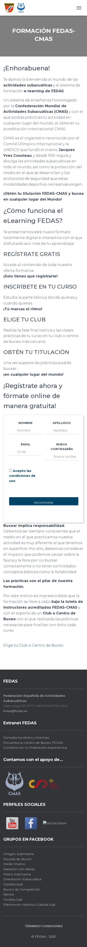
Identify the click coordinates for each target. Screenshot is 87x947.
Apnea (8, 894)
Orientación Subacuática (22, 879)
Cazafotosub (13, 884)
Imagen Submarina (18, 854)
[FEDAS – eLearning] (16, 7)
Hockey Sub (13, 899)
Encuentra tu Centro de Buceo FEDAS (33, 743)
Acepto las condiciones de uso (22, 476)
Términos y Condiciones (43, 926)
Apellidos (62, 423)
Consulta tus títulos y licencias (26, 737)
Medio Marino (14, 864)
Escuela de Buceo (17, 859)
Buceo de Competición (21, 889)
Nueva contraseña (62, 446)
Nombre (26, 423)
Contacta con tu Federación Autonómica (35, 748)
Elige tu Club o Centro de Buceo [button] (33, 645)
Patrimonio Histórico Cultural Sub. (29, 905)
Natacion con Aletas (19, 869)
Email (25, 444)
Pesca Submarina (17, 874)
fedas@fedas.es (15, 711)
